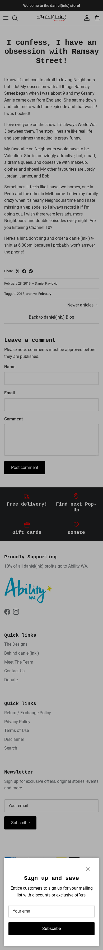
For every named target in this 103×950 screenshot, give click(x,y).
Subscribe (51, 928)
